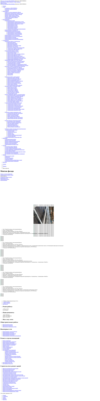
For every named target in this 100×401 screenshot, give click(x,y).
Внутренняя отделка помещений (13, 121)
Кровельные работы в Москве (13, 77)
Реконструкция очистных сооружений (15, 118)
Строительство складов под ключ (14, 110)
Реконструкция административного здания (15, 57)
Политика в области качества (11, 9)
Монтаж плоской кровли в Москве (14, 78)
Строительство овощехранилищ (13, 108)
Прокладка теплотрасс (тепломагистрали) (15, 69)
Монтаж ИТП (10, 73)
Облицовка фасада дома (12, 93)
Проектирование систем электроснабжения (13, 36)
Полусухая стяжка (8, 359)
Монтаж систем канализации (11, 143)
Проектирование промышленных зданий (15, 21)
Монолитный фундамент (12, 43)
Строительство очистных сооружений (15, 113)
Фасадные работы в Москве (12, 123)
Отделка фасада (8, 355)
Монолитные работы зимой (12, 125)
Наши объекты (6, 11)
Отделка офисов (6, 349)
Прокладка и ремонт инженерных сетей (13, 112)
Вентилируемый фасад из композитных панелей (17, 64)
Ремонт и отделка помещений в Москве (13, 12)
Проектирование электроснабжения (14, 33)
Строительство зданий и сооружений (14, 48)
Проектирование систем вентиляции (14, 34)
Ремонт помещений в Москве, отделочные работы (15, 94)
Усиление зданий (10, 130)
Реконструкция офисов (7, 389)
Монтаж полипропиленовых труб (11, 352)
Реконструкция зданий (11, 52)
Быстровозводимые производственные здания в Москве (14, 375)
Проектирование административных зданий (16, 22)
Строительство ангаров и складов (14, 103)
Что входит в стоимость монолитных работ (15, 47)
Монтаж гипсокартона (9, 360)
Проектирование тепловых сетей (11, 144)
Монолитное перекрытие (12, 44)
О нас (4, 7)
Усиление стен (10, 133)
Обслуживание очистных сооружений (15, 117)
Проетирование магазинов (12, 26)
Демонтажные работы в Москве (11, 17)
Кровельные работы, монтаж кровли (12, 76)
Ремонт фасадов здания (12, 87)
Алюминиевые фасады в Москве (13, 63)
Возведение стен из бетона (12, 46)
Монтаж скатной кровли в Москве (14, 83)
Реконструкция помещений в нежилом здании (16, 58)
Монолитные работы (11, 42)
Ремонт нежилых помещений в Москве (15, 96)
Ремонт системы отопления (12, 115)
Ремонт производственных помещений (15, 98)
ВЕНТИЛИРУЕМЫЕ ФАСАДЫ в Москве (13, 60)
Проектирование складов (12, 25)
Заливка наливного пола (10, 361)
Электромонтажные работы (10, 139)
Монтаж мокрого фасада (12, 88)
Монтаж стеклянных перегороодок (14, 122)
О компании (5, 396)
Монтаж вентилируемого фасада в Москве (13, 14)
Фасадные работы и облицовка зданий (12, 86)
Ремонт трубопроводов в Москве (13, 71)
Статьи (4, 397)
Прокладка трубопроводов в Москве (14, 67)
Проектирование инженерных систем (12, 31)
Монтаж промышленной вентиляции (12, 141)
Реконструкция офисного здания (13, 54)
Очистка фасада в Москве (12, 89)
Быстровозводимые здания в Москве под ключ (12, 371)
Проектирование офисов (12, 27)
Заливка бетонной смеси (12, 124)
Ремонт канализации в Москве (13, 116)
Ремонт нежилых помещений (8, 342)
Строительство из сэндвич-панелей (14, 107)
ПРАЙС (4, 154)
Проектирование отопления (10, 37)
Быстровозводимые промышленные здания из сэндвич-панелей (15, 377)
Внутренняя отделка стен (8, 363)
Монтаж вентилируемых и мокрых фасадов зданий (15, 151)
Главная (4, 6)
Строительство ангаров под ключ (14, 104)
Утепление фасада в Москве (13, 91)
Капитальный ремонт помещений (11, 161)
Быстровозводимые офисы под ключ (10, 381)
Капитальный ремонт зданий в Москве (15, 100)
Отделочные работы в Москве (13, 101)
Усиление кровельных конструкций (14, 135)
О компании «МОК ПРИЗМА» (11, 8)
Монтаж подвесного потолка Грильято (12, 356)
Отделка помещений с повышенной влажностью (14, 149)
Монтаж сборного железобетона (13, 126)
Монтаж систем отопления (10, 140)
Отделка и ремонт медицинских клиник (13, 148)
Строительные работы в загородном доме (13, 137)
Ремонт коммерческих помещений (14, 97)
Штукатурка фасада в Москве (13, 92)
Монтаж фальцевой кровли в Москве (14, 85)
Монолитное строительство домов (14, 45)
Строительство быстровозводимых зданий (13, 102)
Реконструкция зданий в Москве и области (15, 53)
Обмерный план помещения (10, 354)
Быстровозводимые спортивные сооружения (11, 378)
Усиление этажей (10, 134)
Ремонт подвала (8, 358)
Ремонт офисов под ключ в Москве (14, 99)
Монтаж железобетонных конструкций (10, 368)
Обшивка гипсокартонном (10, 351)
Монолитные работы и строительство (12, 41)
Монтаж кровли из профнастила (13, 82)
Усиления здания (6, 385)
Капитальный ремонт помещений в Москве (16, 95)
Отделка (4, 145)
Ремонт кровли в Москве (12, 84)
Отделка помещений (9, 158)
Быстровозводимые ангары (8, 370)
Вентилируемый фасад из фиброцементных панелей (17, 65)
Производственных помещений (9, 344)
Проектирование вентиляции (8, 334)
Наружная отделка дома (7, 362)
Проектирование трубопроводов (11, 29)
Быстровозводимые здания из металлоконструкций (13, 374)
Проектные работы (9, 159)
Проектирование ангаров (12, 24)
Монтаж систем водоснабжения (11, 142)
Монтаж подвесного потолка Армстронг (13, 357)
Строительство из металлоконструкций (15, 105)
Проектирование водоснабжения (13, 32)
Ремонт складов (6, 345)
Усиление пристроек (11, 136)
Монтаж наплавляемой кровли (13, 79)
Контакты (5, 162)
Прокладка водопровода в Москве (14, 70)
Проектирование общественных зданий (15, 23)
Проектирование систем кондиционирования (14, 39)
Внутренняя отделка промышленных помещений (15, 153)
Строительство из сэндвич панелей (10, 376)
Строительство (6, 40)
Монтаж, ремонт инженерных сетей (12, 16)
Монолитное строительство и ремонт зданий (14, 13)
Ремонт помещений (7, 340)
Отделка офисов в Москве (10, 150)
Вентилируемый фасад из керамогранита (15, 62)
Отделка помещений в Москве (11, 147)
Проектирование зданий (10, 20)
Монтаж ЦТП (10, 74)
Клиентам (7, 10)
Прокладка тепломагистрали (13, 114)
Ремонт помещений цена (8, 346)
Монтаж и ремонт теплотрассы (13, 72)
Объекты (4, 166)
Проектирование (8, 18)
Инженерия (5, 138)
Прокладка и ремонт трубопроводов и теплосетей (15, 66)
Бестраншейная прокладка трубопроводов (15, 68)
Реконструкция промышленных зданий (15, 59)
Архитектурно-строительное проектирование (16, 28)
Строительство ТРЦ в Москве (13, 49)
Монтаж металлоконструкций (9, 369)
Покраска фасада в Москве (12, 90)
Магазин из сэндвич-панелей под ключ (10, 379)
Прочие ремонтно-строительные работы (13, 120)
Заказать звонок (3, 3)
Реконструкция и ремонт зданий (11, 50)
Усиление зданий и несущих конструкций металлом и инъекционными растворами (15, 129)
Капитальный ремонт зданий (13, 51)
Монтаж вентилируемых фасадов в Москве (16, 61)
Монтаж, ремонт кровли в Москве (12, 15)
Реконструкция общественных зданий (14, 56)
